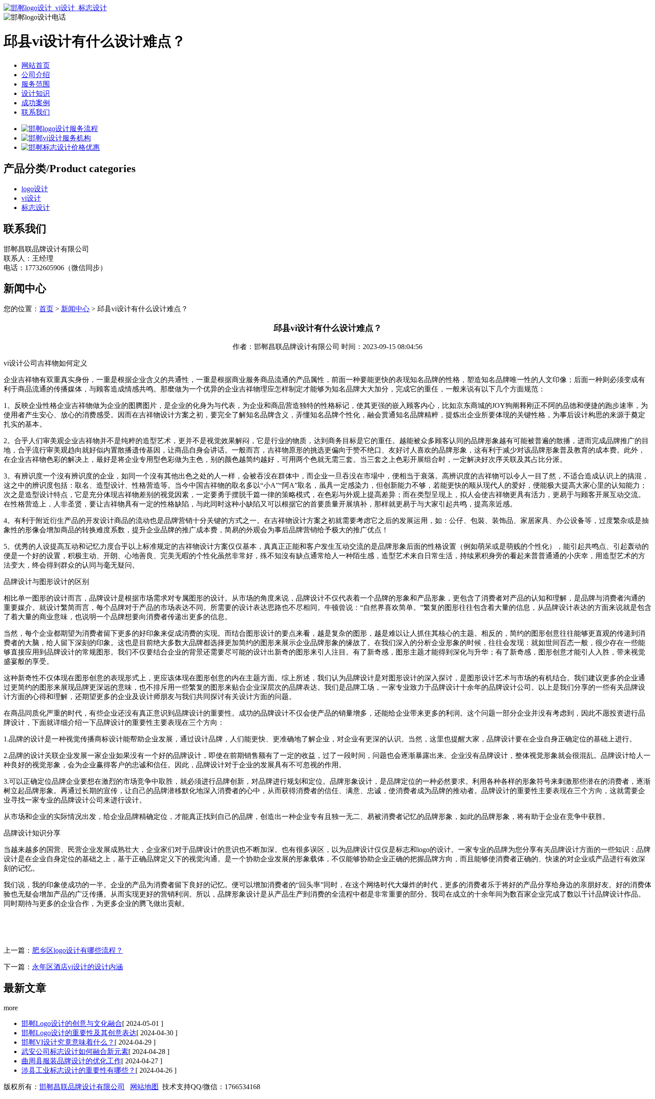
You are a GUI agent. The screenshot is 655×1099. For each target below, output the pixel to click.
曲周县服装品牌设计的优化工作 (71, 1061)
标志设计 (35, 207)
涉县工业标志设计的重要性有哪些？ (78, 1070)
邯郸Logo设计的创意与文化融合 (71, 1023)
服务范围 (35, 84)
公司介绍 (35, 74)
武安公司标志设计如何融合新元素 (74, 1051)
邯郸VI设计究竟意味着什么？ (68, 1042)
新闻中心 (75, 309)
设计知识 (35, 93)
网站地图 (144, 1087)
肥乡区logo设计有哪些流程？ (77, 950)
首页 (46, 309)
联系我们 (35, 112)
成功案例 (35, 103)
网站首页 (35, 65)
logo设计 (34, 189)
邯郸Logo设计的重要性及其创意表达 (78, 1033)
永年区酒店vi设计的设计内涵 (77, 967)
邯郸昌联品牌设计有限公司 (82, 1087)
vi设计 (31, 198)
